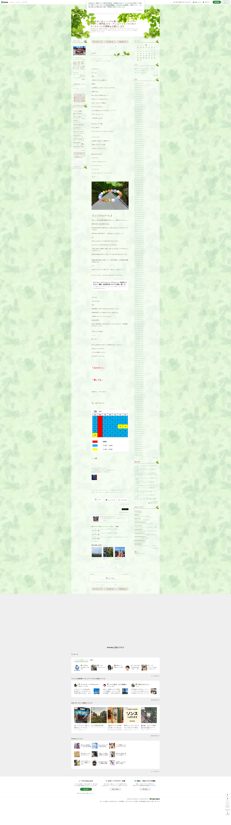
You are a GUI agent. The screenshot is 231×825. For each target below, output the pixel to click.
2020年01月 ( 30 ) (139, 253)
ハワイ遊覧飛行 (138, 512)
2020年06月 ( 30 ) (139, 242)
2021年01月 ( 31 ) (138, 227)
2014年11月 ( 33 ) (138, 386)
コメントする (110, 578)
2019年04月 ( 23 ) (138, 272)
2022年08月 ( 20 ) (138, 186)
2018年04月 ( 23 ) (138, 298)
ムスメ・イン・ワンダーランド (79, 140)
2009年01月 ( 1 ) (138, 450)
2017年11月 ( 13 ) (138, 309)
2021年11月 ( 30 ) (138, 206)
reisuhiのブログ (77, 122)
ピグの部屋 (82, 59)
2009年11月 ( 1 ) (138, 440)
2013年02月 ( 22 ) (138, 431)
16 (138, 56)
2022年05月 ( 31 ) (138, 193)
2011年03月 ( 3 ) (138, 438)
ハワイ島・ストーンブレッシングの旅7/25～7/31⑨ (104, 529)
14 (152, 53)
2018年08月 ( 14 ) (138, 289)
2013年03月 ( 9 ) (138, 429)
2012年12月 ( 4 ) (138, 435)
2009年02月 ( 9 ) (138, 448)
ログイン (226, 2)
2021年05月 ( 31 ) (138, 218)
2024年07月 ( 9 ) (138, 137)
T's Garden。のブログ (139, 542)
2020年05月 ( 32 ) (139, 244)
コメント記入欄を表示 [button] (123, 574)
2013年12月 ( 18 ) (138, 410)
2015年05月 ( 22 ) (138, 373)
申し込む (145, 789)
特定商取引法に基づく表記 (147, 801)
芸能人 (92, 660)
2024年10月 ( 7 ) (138, 130)
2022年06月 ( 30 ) (139, 190)
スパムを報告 (104, 801)
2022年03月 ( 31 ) (138, 197)
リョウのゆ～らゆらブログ (142, 516)
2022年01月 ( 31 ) (138, 201)
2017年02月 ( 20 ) (138, 328)
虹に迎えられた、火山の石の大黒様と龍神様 (145, 498)
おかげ (94, 53)
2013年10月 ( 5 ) (138, 414)
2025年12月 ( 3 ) (138, 100)
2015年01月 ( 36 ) (138, 382)
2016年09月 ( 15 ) (138, 339)
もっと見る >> (95, 541)
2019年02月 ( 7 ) (138, 276)
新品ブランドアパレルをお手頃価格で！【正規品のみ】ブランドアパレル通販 (79, 114)
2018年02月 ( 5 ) (138, 302)
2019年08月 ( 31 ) (138, 263)
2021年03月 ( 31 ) (138, 223)
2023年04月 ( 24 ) (139, 169)
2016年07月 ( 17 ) (138, 343)
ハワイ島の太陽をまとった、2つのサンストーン (146, 485)
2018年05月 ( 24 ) (138, 296)
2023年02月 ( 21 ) (138, 173)
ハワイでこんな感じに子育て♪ (141, 538)
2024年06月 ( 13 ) (138, 139)
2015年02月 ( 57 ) (138, 379)
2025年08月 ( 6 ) (138, 109)
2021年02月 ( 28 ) (138, 225)
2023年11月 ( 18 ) (138, 154)
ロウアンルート (79, 58)
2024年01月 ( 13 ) (138, 150)
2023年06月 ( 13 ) (138, 165)
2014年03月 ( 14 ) (138, 403)
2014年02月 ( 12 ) (138, 405)
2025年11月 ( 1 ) (138, 102)
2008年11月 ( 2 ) (138, 455)
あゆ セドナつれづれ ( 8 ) (140, 72)
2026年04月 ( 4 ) (138, 92)
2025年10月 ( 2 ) (138, 105)
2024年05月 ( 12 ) (138, 141)
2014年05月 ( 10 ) (138, 399)
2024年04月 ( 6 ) (138, 143)
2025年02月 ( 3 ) (138, 122)
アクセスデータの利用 (132, 801)
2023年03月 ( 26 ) (139, 171)
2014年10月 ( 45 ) (138, 388)
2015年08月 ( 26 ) (138, 367)
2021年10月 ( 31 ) (138, 208)
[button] (227, 813)
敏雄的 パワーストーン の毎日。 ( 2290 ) (144, 68)
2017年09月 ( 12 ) (138, 313)
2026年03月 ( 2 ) (138, 94)
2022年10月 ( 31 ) (138, 182)
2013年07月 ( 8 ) (138, 420)
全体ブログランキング (78, 74)
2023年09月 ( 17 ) (138, 158)
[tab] (81, 660)
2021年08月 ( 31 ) (138, 212)
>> (149, 45)
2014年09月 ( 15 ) (138, 390)
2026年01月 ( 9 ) (138, 98)
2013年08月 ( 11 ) (138, 418)
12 (146, 53)
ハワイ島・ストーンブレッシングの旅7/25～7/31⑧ (104, 533)
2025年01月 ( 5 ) (138, 124)
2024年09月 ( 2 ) (138, 132)
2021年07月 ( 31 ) (138, 214)
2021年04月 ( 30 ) (139, 221)
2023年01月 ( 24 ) (138, 175)
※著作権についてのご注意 (139, 553)
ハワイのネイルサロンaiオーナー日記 (143, 523)
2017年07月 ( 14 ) (138, 317)
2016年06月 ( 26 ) (138, 345)
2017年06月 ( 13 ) (138, 319)
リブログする (123, 500)
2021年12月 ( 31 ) (138, 203)
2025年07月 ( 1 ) (138, 111)
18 (143, 56)
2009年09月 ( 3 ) (138, 442)
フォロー (105, 520)
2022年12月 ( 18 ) (138, 178)
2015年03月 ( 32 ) (138, 377)
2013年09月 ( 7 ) (138, 416)
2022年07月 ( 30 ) (139, 188)
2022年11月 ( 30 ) (138, 180)
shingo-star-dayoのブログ (79, 133)
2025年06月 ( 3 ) (138, 113)
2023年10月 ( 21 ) (138, 156)
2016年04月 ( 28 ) (138, 349)
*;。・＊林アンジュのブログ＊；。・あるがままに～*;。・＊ (146, 545)
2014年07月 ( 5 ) (138, 395)
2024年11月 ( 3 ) (138, 128)
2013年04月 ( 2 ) (138, 427)
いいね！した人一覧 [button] (124, 504)
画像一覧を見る (154, 503)
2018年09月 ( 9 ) (138, 287)
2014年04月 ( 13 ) (138, 401)
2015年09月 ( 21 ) (138, 365)
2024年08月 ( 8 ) (138, 135)
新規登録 (216, 2)
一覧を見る (155, 75)
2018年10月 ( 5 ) (138, 285)
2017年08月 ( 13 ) (138, 315)
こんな (93, 335)
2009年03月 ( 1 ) (138, 446)
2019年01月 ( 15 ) (138, 279)
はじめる (86, 789)
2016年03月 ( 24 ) (138, 352)
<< (142, 45)
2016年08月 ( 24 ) (138, 341)
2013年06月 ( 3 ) (138, 422)
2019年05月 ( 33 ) (138, 270)
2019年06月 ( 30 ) (138, 268)
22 (154, 56)
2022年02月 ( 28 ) (138, 199)
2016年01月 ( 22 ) (138, 356)
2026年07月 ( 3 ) (138, 85)
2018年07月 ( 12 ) (138, 291)
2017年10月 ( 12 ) (138, 311)
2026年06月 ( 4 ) (138, 87)
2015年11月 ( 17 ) (138, 360)
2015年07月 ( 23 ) (138, 369)
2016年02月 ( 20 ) (138, 354)
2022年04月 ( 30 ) (139, 195)
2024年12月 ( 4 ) (138, 126)
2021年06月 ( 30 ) (138, 216)
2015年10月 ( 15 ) (138, 362)
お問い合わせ (114, 801)
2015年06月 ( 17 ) (138, 371)
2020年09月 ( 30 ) (139, 236)
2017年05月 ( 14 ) (138, 322)
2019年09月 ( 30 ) (138, 261)
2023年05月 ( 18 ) (138, 167)
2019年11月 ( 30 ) (138, 257)
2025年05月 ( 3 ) (138, 115)
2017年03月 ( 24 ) (138, 326)
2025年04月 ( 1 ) (138, 117)
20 (149, 56)
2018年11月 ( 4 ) (138, 283)
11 (143, 53)
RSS (137, 552)
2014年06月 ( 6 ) (138, 397)
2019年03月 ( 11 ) (138, 274)
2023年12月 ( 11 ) (138, 152)
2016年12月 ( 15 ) (138, 332)
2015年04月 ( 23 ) (138, 375)
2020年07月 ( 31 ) (138, 240)
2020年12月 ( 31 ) (138, 229)
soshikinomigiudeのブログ (79, 125)
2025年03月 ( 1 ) (138, 120)
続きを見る (83, 69)
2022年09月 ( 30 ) (139, 184)
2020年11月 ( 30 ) (138, 231)
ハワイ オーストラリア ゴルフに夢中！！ (145, 527)
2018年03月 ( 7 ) (138, 300)
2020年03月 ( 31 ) (139, 248)
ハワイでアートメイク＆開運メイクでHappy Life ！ (146, 534)
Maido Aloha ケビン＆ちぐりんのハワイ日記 (145, 531)
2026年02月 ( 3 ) (138, 96)
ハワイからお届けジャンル (79, 77)
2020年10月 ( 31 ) (138, 233)
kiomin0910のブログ (78, 129)
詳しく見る (115, 789)
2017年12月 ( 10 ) (138, 306)
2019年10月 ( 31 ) (138, 259)
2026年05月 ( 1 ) (138, 90)
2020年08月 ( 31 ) (138, 238)
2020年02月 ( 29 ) (138, 251)
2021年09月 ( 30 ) (138, 210)
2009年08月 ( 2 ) (138, 444)
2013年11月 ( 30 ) (138, 412)
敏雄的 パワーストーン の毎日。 (104, 61)
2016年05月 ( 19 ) (138, 347)
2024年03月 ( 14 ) (139, 145)
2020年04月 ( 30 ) (139, 246)
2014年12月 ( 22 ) (138, 384)
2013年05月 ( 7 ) (138, 425)
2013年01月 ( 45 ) (138, 433)
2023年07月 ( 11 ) (138, 163)
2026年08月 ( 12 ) (138, 83)
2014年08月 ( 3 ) (138, 392)
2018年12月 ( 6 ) (138, 281)
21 (151, 56)
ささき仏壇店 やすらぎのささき (79, 147)
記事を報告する (125, 512)
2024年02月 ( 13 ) (138, 147)
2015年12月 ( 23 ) (138, 358)
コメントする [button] (111, 500)
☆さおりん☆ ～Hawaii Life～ (142, 520)
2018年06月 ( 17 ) (138, 294)
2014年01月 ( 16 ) (138, 407)
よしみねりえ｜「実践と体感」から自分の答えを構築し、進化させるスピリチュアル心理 (79, 118)
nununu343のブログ (78, 136)
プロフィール (76, 59)
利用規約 (122, 801)
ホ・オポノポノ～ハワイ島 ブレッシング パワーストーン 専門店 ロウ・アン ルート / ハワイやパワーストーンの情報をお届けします (113, 24)
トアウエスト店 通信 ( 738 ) (141, 70)
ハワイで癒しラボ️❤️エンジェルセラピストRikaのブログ (79, 144)
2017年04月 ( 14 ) (138, 324)
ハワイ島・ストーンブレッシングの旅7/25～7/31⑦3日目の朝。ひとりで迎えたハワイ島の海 (110, 537)
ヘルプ (158, 801)
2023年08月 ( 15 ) (138, 160)
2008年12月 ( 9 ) (138, 453)
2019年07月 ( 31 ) (138, 266)
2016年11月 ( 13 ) (138, 334)
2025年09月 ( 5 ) (138, 107)
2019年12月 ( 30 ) (138, 255)
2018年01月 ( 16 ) (138, 304)
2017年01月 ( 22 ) (138, 330)
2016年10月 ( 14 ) (138, 337)
